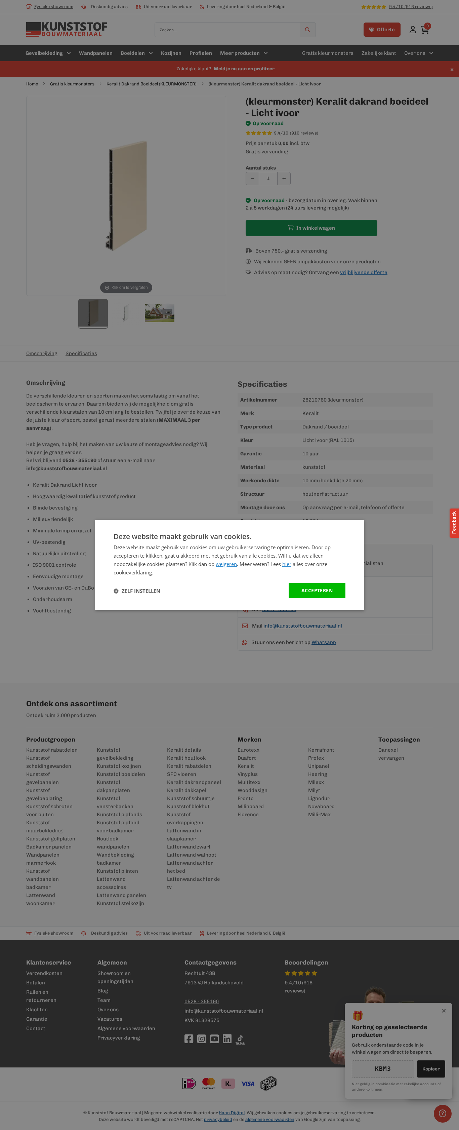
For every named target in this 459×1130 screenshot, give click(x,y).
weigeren (226, 564)
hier (286, 564)
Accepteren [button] (317, 590)
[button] (137, 591)
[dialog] (229, 565)
